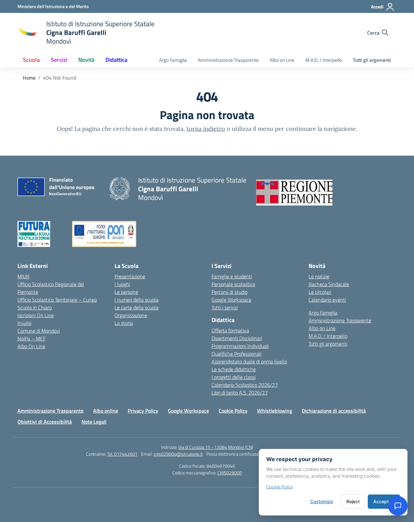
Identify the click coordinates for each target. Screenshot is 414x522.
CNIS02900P (229, 472)
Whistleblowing (274, 411)
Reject (353, 501)
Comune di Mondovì (38, 331)
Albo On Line (31, 346)
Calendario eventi (327, 300)
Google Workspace (231, 300)
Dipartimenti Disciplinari (237, 338)
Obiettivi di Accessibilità (44, 422)
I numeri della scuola (136, 300)
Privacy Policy (143, 411)
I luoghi (122, 284)
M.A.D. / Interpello (323, 60)
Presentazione (129, 276)
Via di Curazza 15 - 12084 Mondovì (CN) (215, 447)
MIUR (23, 276)
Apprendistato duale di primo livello (249, 361)
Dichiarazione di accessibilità (334, 411)
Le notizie (319, 276)
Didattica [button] (116, 59)
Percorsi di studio (229, 292)
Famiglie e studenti (232, 276)
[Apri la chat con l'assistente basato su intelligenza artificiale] (398, 506)
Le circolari (320, 292)
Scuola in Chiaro (34, 307)
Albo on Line (282, 60)
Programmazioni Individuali (240, 346)
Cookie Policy (233, 411)
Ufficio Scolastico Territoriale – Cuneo (57, 300)
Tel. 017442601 (122, 453)
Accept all (384, 501)
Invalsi (24, 323)
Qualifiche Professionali (236, 354)
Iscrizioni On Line (35, 315)
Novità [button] (86, 59)
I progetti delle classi (234, 377)
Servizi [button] (59, 59)
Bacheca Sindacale (329, 284)
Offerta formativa (230, 330)
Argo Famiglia (173, 60)
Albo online (105, 411)
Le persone (126, 292)
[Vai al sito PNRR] (44, 234)
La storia (123, 323)
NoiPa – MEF (31, 338)
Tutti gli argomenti (372, 60)
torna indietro (206, 128)
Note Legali (94, 422)
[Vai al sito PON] (125, 234)
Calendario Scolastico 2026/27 (245, 385)
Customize (321, 501)
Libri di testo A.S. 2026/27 (240, 392)
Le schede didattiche (234, 369)
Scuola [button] (31, 59)
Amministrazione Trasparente (228, 60)
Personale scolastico (233, 284)
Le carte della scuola (136, 307)
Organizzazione (130, 315)
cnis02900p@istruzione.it (178, 453)
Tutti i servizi (225, 307)
